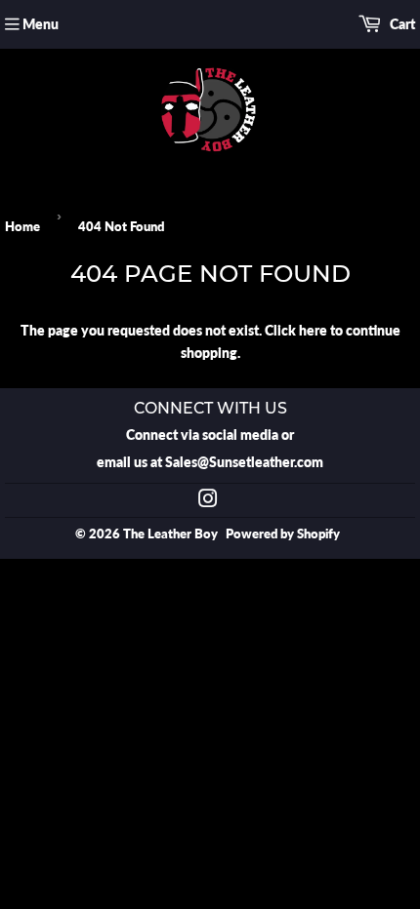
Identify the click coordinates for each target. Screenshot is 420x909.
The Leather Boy (170, 533)
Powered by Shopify (283, 533)
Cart (401, 24)
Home (22, 226)
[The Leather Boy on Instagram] (208, 501)
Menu (40, 24)
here (313, 330)
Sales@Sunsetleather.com (244, 462)
